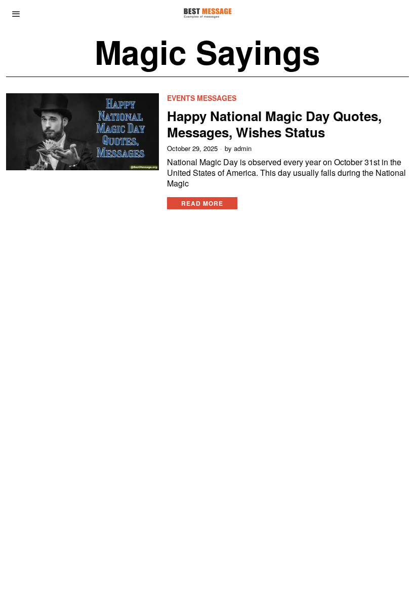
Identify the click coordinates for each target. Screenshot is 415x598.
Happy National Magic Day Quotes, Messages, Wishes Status (274, 123)
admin (243, 148)
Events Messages (201, 98)
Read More (202, 203)
